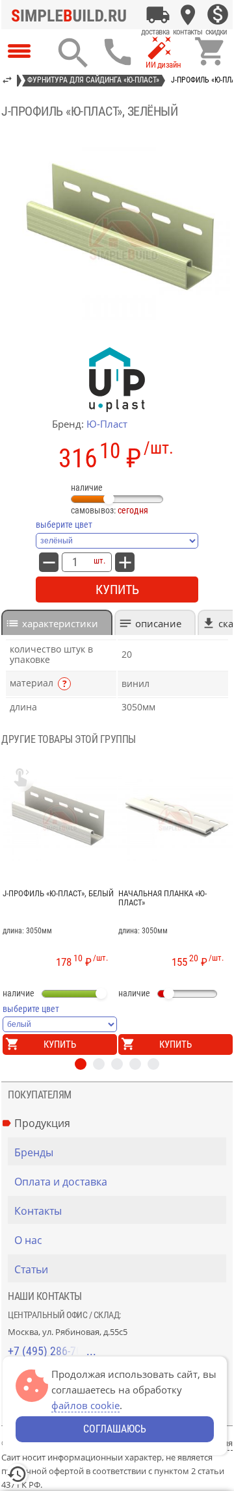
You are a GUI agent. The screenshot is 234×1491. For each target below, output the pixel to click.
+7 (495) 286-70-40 (52, 1351)
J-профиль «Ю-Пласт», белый (58, 893)
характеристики (60, 623)
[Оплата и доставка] (158, 15)
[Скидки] (218, 15)
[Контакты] (188, 15)
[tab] (56, 622)
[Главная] (72, 15)
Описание (158, 623)
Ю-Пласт (106, 423)
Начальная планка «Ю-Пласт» (162, 898)
